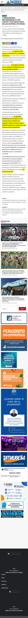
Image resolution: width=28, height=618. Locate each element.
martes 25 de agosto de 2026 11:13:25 (10, 248)
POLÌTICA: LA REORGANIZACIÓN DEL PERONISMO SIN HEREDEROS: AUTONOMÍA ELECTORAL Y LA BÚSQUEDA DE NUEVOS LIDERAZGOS (14, 245)
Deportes (3, 584)
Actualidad (4, 15)
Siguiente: (14, 211)
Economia (9, 267)
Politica (8, 239)
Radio (2, 577)
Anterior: (14, 201)
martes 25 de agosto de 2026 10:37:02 (10, 275)
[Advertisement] (14, 533)
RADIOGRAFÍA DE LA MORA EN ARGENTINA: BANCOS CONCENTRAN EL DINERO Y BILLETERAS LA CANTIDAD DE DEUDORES (13, 299)
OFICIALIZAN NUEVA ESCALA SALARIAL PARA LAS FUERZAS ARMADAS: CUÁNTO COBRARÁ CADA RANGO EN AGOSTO (13, 272)
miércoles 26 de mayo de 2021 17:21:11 (11, 26)
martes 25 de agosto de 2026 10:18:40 (10, 303)
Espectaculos (4, 588)
